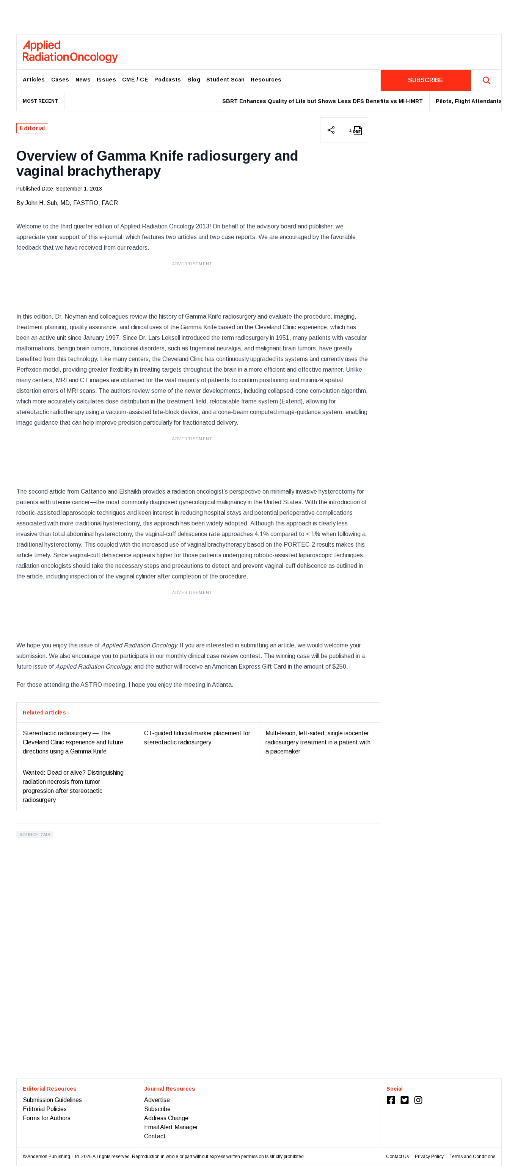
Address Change (166, 1118)
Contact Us (397, 1156)
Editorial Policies (45, 1109)
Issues (106, 80)
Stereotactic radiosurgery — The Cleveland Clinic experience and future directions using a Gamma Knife (73, 742)
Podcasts (167, 80)
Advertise (157, 1100)
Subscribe (157, 1109)
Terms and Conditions (472, 1156)
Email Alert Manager (171, 1127)
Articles (34, 80)
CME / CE (135, 80)
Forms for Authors (47, 1118)
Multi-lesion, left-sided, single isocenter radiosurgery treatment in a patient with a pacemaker (317, 742)
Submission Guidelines (52, 1100)
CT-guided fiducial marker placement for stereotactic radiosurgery (197, 738)
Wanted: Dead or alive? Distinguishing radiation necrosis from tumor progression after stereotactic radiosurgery (73, 786)
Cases (60, 80)
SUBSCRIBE (425, 80)
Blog (193, 80)
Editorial (32, 128)
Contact (155, 1136)
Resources (266, 80)
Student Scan (225, 80)
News (83, 80)
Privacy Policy (429, 1156)
